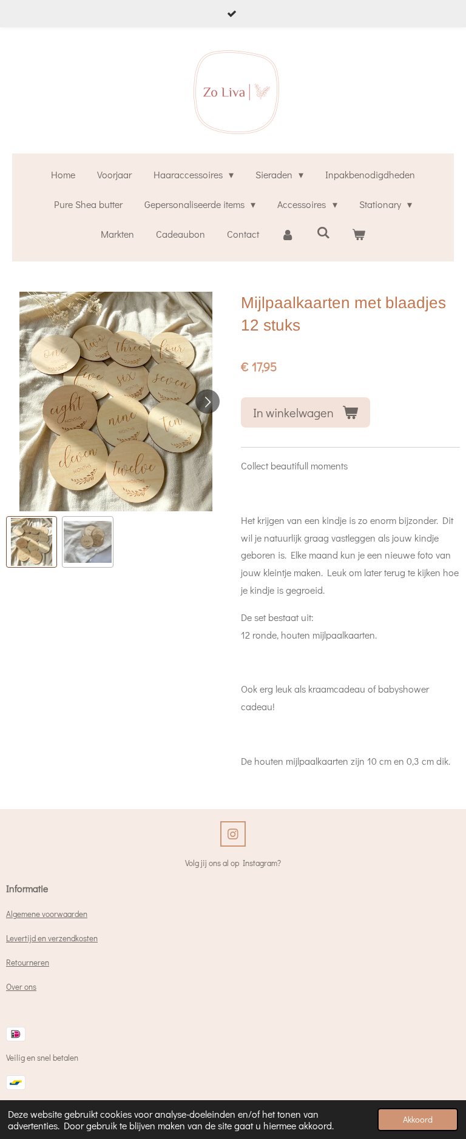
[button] (31, 541)
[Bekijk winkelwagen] (358, 234)
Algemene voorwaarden (46, 914)
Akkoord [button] (418, 1119)
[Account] (287, 234)
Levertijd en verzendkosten (52, 938)
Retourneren (27, 962)
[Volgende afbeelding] (207, 401)
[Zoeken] (322, 232)
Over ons (21, 986)
